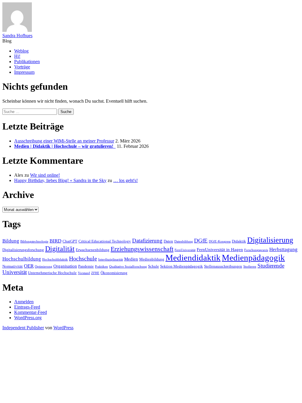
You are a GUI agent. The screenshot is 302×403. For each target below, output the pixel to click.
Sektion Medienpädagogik (181, 266)
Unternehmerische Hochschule (52, 273)
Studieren (249, 266)
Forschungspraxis (256, 250)
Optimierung (43, 266)
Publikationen (27, 61)
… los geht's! (125, 180)
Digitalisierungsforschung (23, 250)
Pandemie (86, 266)
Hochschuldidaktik (55, 259)
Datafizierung (147, 240)
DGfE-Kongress (220, 241)
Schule (153, 266)
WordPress (63, 327)
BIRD (55, 241)
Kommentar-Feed (30, 312)
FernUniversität (185, 250)
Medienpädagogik (253, 257)
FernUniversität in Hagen (220, 249)
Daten (168, 241)
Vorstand (84, 273)
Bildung (10, 241)
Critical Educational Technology (104, 241)
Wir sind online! (45, 175)
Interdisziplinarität (110, 259)
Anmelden (24, 301)
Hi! (17, 56)
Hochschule (83, 258)
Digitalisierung (270, 240)
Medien (131, 258)
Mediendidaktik (193, 257)
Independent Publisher (23, 327)
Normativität (12, 266)
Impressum (24, 72)
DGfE (201, 240)
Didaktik (239, 241)
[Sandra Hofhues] (17, 30)
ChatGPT (70, 241)
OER (29, 266)
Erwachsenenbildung (92, 250)
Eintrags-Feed (27, 306)
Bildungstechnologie (34, 241)
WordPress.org (28, 317)
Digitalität (60, 249)
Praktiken (101, 266)
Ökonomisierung (114, 273)
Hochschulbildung (21, 259)
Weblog (21, 50)
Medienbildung (151, 259)
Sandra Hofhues (17, 35)
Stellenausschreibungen (223, 266)
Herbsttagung (283, 249)
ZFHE (95, 273)
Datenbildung (183, 241)
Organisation (65, 265)
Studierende (270, 266)
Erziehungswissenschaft (142, 249)
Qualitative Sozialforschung (128, 266)
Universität (14, 272)
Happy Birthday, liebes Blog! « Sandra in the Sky (60, 180)
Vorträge (22, 66)
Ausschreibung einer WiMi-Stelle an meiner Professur (64, 140)
